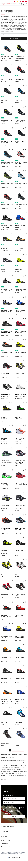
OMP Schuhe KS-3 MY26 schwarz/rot (6, 142)
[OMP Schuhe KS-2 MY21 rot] (7, 586)
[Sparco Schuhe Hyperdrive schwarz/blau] (7, 430)
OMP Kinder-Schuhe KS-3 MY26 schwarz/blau (7, 57)
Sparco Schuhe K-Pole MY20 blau (6, 637)
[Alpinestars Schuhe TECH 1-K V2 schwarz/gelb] (7, 497)
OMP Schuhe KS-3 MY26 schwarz (20, 142)
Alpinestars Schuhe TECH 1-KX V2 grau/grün (7, 461)
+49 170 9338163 (7, 840)
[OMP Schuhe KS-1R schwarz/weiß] (7, 734)
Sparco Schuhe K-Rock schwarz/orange (20, 247)
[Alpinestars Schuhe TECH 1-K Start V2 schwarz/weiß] (21, 453)
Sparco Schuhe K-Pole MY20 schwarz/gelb (20, 637)
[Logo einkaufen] (8, 4)
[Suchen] (19, 4)
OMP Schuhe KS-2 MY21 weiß (20, 573)
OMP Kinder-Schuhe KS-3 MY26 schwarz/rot (20, 78)
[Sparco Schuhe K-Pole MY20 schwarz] (7, 670)
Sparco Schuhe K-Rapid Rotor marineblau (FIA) (6, 311)
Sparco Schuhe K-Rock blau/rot (20, 226)
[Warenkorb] (24, 4)
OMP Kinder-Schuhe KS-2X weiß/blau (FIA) (21, 184)
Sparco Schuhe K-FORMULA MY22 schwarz (20, 551)
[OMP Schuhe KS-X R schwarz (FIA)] (7, 387)
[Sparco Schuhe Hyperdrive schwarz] (7, 607)
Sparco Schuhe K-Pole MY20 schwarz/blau (20, 658)
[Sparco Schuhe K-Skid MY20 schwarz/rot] (21, 670)
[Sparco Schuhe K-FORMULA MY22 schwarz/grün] (7, 475)
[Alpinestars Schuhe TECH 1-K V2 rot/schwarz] (21, 475)
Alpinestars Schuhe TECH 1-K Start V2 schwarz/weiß (20, 462)
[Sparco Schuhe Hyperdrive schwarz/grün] (21, 408)
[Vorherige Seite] (5, 750)
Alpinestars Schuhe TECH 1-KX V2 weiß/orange (20, 440)
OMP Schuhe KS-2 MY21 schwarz (20, 595)
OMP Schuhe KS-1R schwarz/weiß (5, 742)
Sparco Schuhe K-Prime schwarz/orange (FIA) (6, 353)
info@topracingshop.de (8, 846)
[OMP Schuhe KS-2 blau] (21, 734)
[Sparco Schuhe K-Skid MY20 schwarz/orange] (7, 692)
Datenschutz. (7, 813)
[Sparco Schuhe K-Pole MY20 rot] (21, 607)
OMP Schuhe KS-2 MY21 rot (7, 594)
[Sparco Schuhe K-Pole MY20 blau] (7, 628)
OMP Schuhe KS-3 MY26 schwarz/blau (20, 99)
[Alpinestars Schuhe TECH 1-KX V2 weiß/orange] (21, 430)
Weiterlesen (3, 779)
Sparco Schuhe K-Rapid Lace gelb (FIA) (20, 268)
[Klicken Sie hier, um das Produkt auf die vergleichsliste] (9, 43)
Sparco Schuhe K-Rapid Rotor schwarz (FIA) (6, 332)
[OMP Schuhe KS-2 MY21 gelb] (7, 565)
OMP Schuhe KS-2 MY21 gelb (6, 573)
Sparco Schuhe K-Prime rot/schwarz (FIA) (20, 332)
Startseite (3, 7)
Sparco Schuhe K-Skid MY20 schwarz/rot (20, 679)
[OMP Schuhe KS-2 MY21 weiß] (21, 565)
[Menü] (26, 4)
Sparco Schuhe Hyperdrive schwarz (6, 616)
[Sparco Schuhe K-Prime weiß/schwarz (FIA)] (21, 387)
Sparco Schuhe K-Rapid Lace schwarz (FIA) (6, 290)
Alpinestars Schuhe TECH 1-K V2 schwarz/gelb (6, 507)
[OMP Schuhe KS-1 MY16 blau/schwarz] (21, 713)
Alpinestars (16, 22)
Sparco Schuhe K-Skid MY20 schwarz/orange (6, 700)
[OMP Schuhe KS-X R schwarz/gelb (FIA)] (21, 365)
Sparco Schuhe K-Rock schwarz (6, 268)
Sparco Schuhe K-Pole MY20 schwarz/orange (6, 658)
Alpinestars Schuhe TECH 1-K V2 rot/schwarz (21, 484)
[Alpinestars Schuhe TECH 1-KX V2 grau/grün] (7, 453)
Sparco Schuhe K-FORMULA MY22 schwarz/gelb (5, 552)
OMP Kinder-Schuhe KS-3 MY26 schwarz (7, 99)
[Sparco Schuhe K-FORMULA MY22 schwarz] (21, 542)
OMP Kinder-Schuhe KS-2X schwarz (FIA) (21, 205)
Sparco (4, 22)
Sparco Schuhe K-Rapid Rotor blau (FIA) (20, 311)
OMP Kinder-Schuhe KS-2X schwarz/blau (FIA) (7, 163)
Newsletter (8, 791)
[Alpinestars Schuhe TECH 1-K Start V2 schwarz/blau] (21, 520)
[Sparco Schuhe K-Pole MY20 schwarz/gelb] (21, 628)
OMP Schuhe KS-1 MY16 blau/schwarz (20, 721)
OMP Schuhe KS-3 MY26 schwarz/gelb (6, 121)
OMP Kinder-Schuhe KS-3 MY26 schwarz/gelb (20, 57)
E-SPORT (9, 7)
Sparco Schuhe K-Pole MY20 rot (20, 616)
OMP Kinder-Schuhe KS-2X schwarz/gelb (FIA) (7, 184)
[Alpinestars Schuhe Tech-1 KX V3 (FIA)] (7, 365)
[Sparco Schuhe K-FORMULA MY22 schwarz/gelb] (7, 542)
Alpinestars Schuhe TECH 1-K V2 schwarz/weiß (20, 507)
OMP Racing (9, 22)
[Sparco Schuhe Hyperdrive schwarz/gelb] (7, 408)
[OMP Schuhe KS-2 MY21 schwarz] (21, 586)
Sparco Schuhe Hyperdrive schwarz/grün (18, 417)
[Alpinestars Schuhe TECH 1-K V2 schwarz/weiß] (21, 497)
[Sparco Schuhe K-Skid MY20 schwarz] (7, 713)
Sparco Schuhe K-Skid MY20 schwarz (6, 721)
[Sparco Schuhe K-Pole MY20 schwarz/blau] (21, 649)
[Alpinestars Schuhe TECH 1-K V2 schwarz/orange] (7, 520)
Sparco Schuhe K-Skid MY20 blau (20, 700)
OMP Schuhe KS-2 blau (20, 742)
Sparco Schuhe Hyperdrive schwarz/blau (4, 440)
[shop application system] (14, 857)
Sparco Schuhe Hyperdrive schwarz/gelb (4, 417)
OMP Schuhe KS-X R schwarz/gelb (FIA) (19, 374)
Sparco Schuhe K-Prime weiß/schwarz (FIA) (20, 395)
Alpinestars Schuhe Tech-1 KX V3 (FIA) (6, 374)
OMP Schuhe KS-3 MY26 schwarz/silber (20, 121)
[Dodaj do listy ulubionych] (12, 43)
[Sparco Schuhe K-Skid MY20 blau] (21, 692)
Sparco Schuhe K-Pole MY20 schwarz (6, 679)
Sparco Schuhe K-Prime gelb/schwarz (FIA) (20, 353)
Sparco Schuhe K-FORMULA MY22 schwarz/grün (5, 485)
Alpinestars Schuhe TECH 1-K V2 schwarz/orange (6, 529)
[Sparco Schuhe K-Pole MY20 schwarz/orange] (7, 649)
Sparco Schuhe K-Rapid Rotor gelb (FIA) (20, 290)
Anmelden (14, 816)
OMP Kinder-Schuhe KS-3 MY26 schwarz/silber (7, 78)
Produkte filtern (14, 38)
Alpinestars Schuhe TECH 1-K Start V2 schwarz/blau (20, 529)
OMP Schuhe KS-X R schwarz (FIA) (5, 395)
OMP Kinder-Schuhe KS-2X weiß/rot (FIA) (21, 163)
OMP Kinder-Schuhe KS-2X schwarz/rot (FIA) (7, 205)
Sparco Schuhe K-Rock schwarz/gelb (6, 247)
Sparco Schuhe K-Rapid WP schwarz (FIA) (6, 226)
